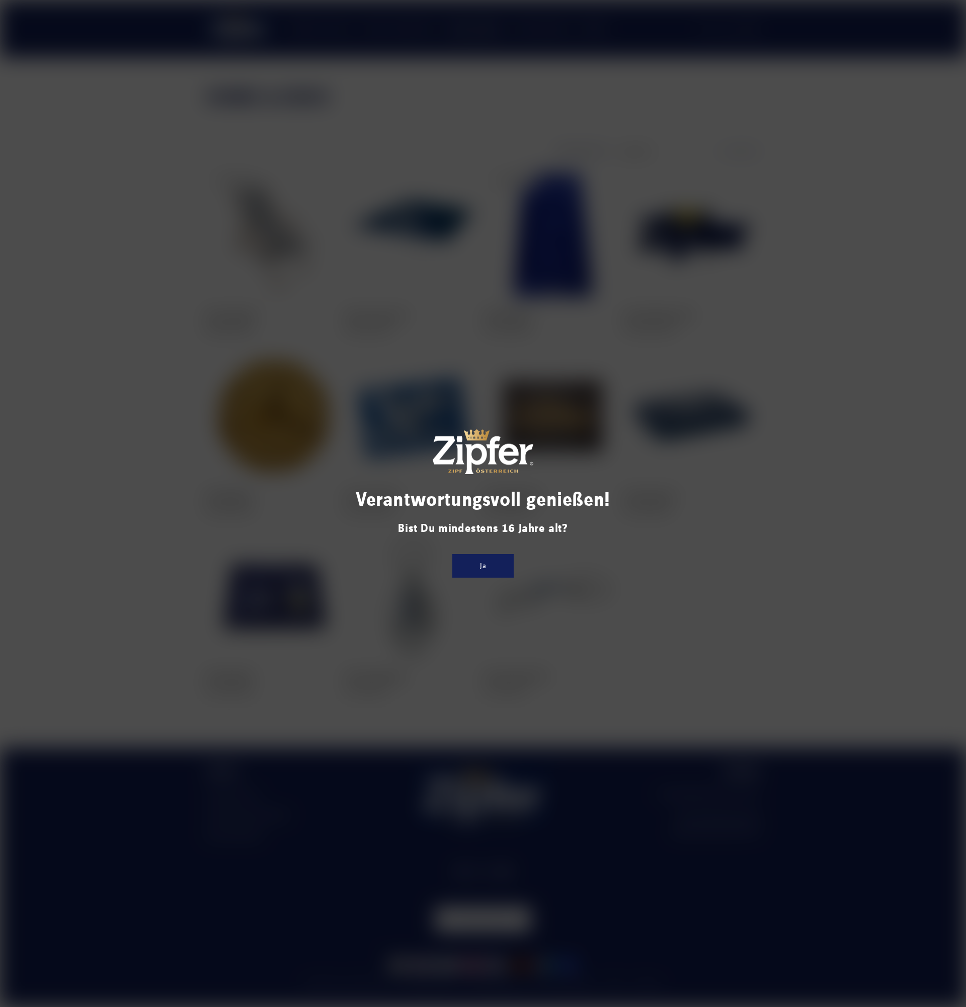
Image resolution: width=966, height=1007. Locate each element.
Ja (483, 566)
